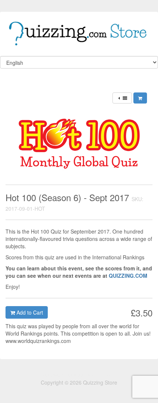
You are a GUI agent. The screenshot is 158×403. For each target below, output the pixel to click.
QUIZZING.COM (128, 275)
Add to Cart (29, 312)
